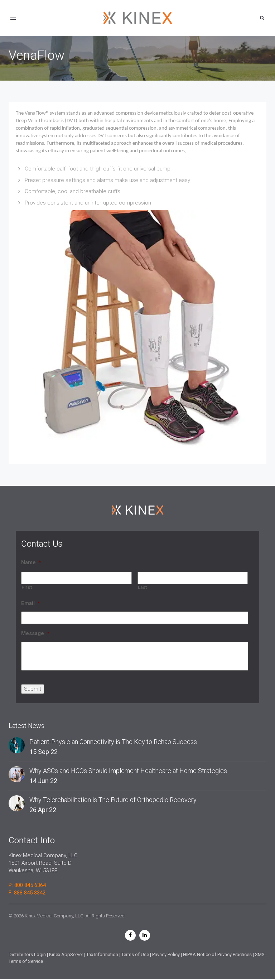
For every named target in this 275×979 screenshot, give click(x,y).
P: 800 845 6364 (27, 885)
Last (143, 587)
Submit (32, 689)
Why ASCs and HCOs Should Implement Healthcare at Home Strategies (128, 770)
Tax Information (102, 954)
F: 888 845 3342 (27, 892)
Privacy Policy (166, 954)
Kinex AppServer (66, 954)
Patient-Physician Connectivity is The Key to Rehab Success (113, 741)
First (26, 587)
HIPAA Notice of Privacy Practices (217, 954)
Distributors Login (27, 954)
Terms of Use (135, 954)
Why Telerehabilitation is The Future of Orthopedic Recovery (113, 799)
